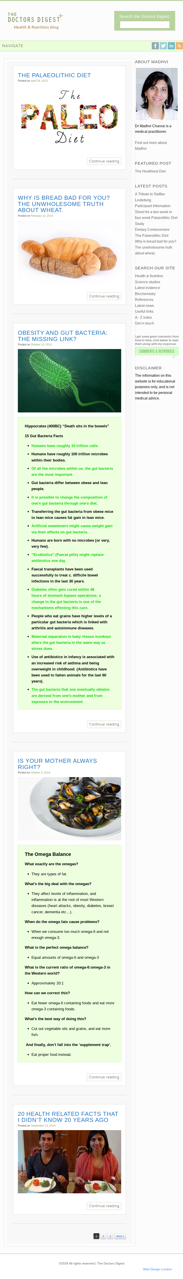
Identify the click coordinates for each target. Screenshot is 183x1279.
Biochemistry (145, 294)
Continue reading (104, 161)
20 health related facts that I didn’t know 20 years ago (68, 1117)
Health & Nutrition (149, 276)
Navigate (12, 46)
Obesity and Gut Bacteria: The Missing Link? (63, 335)
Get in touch (144, 323)
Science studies (147, 282)
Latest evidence (147, 288)
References (144, 300)
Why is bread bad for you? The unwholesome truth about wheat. (64, 203)
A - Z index (143, 317)
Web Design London (157, 1269)
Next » (120, 1236)
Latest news (144, 306)
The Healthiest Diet (150, 171)
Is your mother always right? (57, 763)
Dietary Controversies (152, 229)
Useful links (144, 311)
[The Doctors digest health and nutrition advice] (35, 21)
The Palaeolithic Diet (54, 75)
